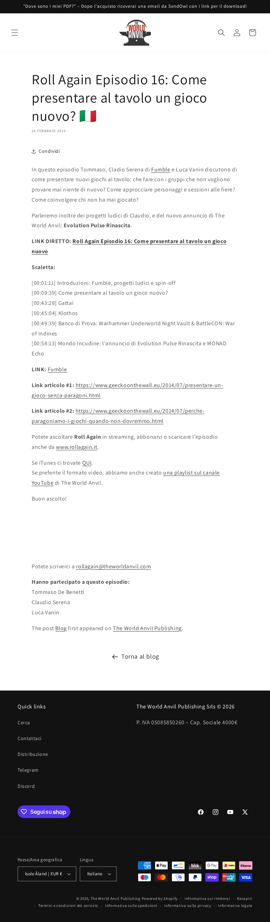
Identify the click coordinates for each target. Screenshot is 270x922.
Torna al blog (140, 656)
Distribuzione (33, 754)
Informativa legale (235, 905)
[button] (14, 32)
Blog (60, 628)
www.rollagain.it (76, 447)
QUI (87, 462)
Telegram (28, 770)
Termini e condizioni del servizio (68, 905)
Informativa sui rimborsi (207, 898)
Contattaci (29, 738)
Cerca (24, 722)
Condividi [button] (49, 151)
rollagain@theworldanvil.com (113, 566)
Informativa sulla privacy (187, 905)
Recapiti (244, 898)
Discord (26, 786)
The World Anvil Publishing (147, 628)
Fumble (161, 169)
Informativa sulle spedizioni (131, 905)
